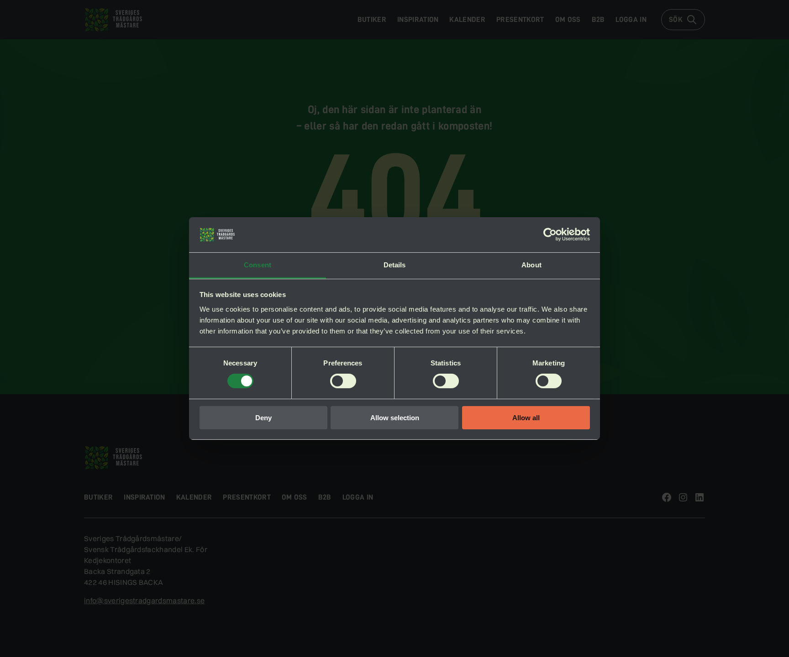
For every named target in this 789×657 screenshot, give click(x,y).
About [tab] (531, 265)
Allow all (526, 418)
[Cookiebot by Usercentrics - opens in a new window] (550, 234)
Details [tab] (395, 265)
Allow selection (394, 418)
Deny (263, 418)
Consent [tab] (257, 265)
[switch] (343, 381)
